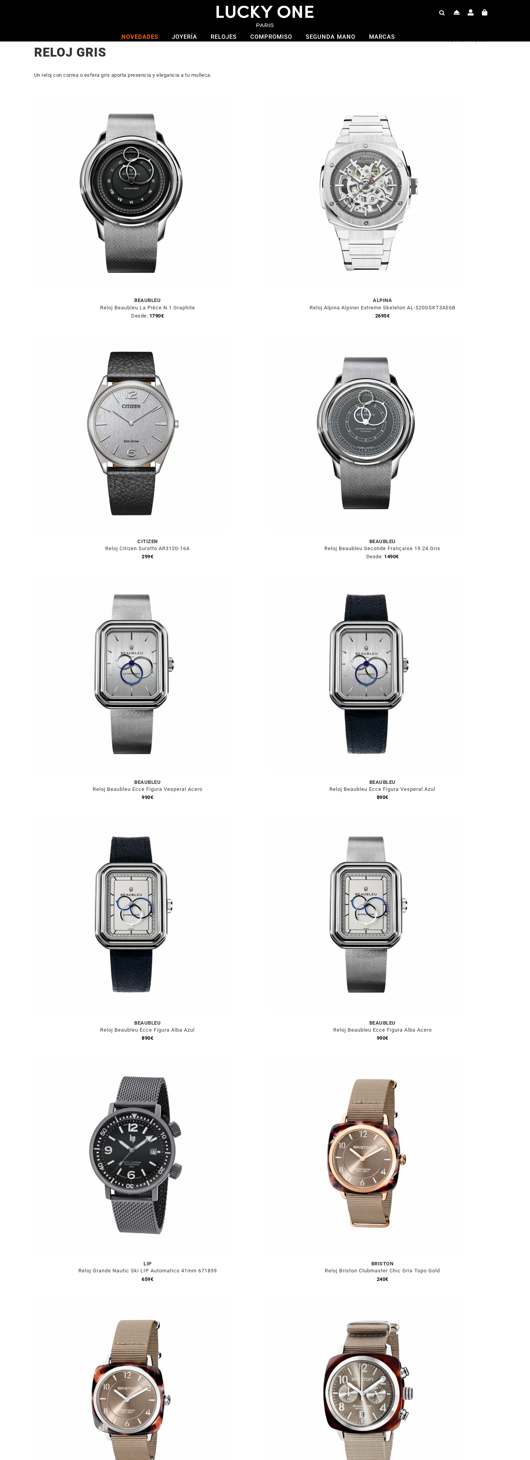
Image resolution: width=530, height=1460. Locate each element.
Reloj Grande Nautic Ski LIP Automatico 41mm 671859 (147, 1271)
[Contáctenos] (457, 12)
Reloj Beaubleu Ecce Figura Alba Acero (382, 1030)
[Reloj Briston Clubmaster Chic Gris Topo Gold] (366, 1063)
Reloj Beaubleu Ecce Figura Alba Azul (147, 1030)
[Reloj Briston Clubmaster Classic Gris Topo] (366, 1303)
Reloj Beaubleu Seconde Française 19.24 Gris (382, 548)
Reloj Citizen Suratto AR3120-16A (147, 548)
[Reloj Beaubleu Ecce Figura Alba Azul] (131, 822)
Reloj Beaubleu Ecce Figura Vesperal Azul (382, 789)
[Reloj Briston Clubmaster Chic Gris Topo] (131, 1303)
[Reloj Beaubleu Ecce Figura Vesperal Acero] (131, 581)
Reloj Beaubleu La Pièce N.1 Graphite (147, 308)
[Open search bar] (442, 12)
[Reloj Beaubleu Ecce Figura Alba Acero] (366, 822)
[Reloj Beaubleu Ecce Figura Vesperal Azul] (366, 581)
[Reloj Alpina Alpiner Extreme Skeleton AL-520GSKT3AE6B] (366, 99)
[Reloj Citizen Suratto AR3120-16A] (131, 340)
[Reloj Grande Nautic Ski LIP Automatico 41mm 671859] (131, 1063)
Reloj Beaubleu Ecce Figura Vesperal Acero (148, 789)
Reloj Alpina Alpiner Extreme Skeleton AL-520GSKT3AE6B (383, 308)
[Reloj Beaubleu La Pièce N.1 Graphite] (131, 99)
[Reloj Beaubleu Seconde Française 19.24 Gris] (366, 340)
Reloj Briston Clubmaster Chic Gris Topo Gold (382, 1271)
